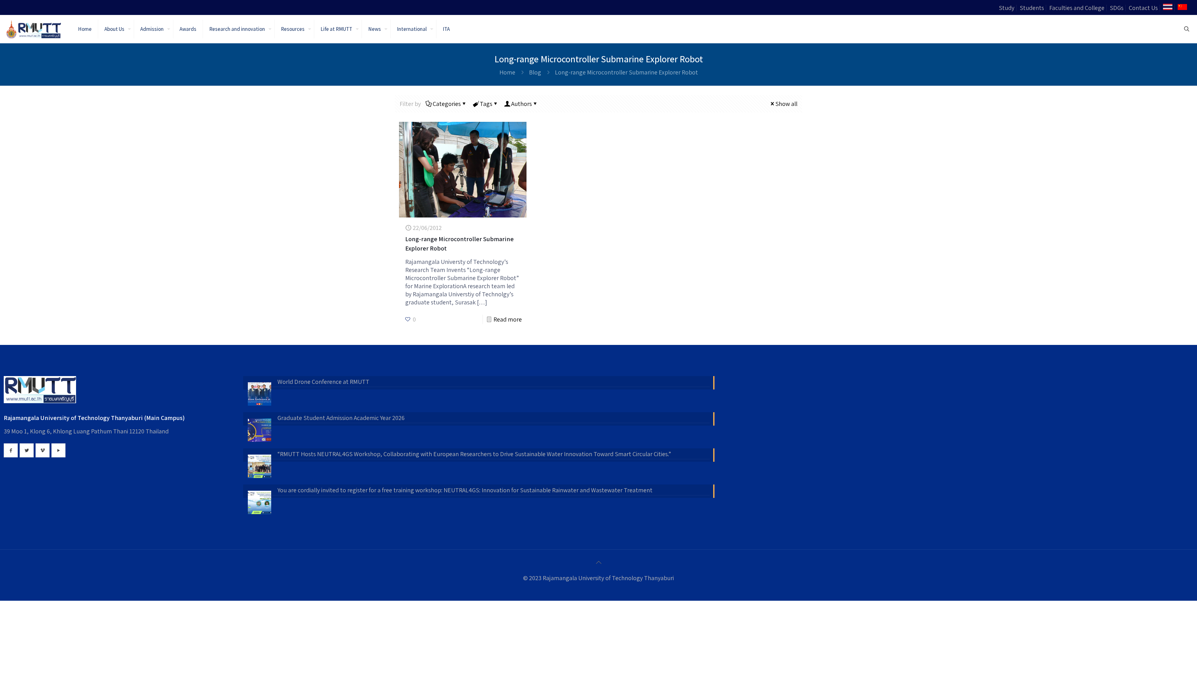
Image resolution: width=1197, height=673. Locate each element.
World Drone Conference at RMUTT (323, 382)
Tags (486, 104)
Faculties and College (1076, 8)
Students (1032, 8)
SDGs (1116, 8)
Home (507, 72)
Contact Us (1143, 8)
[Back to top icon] (598, 562)
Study (1006, 8)
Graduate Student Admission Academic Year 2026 (341, 418)
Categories (447, 104)
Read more (507, 319)
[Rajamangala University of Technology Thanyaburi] (34, 29)
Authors (521, 104)
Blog (535, 72)
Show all (786, 104)
